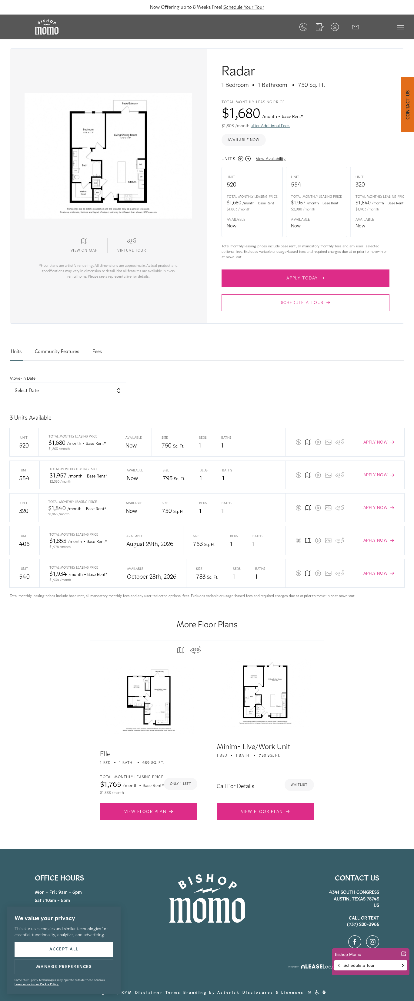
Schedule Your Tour (243, 7)
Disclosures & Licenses (273, 992)
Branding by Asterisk (211, 992)
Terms (173, 992)
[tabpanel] (207, 487)
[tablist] (207, 354)
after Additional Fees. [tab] (270, 125)
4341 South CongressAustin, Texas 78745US (354, 899)
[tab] (16, 354)
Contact (355, 26)
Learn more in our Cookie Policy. (37, 984)
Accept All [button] (63, 949)
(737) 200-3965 (303, 27)
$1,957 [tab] (315, 203)
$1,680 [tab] (250, 203)
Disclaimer (149, 992)
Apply (320, 27)
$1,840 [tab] (380, 203)
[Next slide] (248, 159)
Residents (335, 27)
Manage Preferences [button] (64, 966)
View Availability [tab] (270, 158)
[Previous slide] (241, 159)
